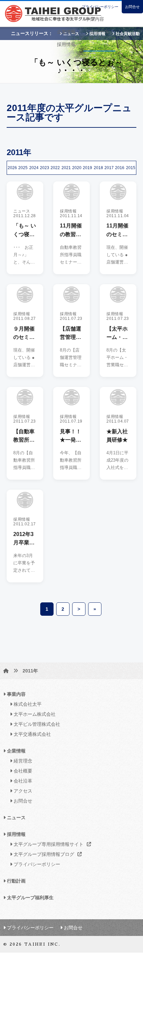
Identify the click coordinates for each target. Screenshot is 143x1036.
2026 (12, 167)
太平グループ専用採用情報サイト (47, 844)
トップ (64, 19)
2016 (119, 167)
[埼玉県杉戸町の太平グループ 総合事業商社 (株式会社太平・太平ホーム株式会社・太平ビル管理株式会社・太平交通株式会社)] (6, 670)
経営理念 (22, 760)
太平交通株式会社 (31, 734)
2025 (23, 167)
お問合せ (132, 7)
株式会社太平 (27, 704)
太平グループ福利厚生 (30, 897)
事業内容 (94, 19)
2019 (87, 167)
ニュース (99, 31)
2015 (130, 167)
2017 (109, 167)
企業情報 (66, 31)
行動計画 (16, 881)
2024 (34, 167)
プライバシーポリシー (100, 7)
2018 (98, 167)
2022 (55, 167)
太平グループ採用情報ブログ (43, 854)
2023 (44, 167)
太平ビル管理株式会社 (36, 724)
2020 (76, 167)
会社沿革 (22, 781)
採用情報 (66, 44)
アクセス (22, 791)
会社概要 (22, 770)
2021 (66, 167)
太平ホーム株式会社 (34, 714)
